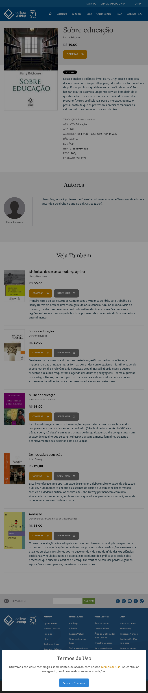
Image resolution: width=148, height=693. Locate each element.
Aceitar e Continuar (74, 683)
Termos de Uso (111, 666)
